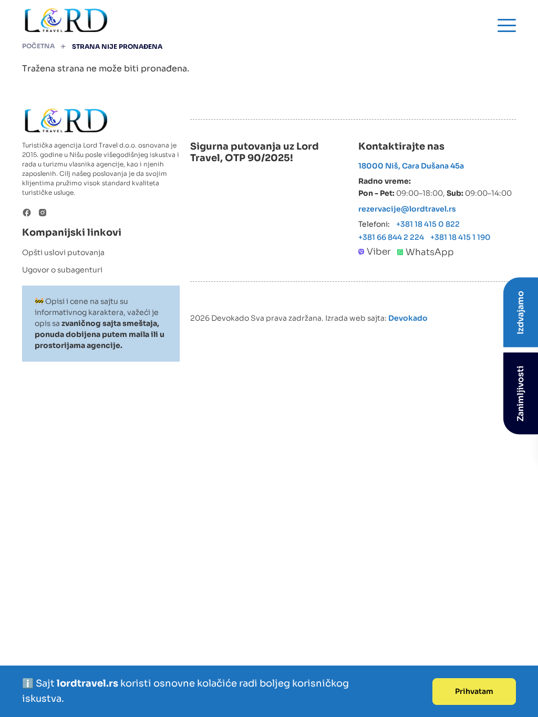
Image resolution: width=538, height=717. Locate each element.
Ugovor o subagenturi (62, 270)
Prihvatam (474, 691)
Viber (379, 251)
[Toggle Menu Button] (507, 25)
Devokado (408, 318)
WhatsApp (430, 252)
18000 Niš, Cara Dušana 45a (411, 166)
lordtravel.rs (88, 683)
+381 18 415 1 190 (460, 237)
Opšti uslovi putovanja (63, 252)
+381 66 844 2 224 (391, 237)
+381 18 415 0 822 (428, 224)
